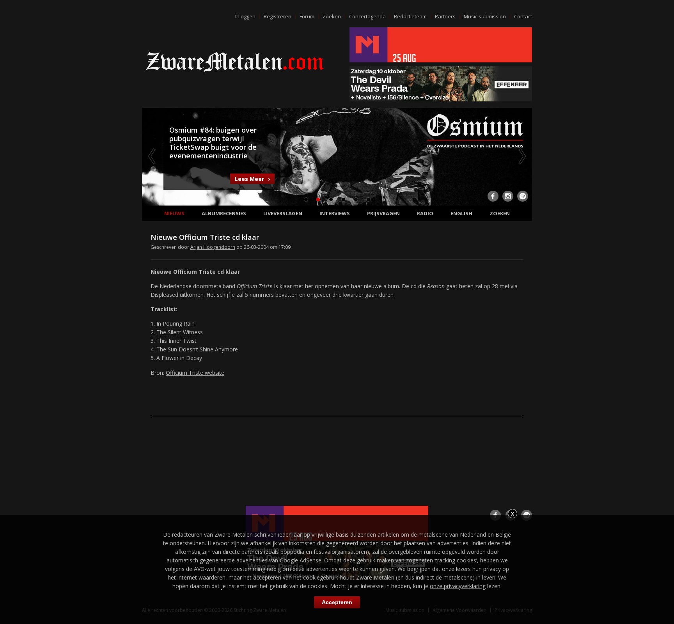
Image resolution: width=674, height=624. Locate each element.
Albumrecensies (224, 213)
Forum (307, 16)
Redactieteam (410, 16)
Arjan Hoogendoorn (212, 247)
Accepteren (337, 602)
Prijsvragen (383, 213)
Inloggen (245, 16)
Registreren (277, 16)
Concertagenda (367, 16)
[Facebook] (493, 196)
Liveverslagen (282, 213)
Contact (523, 16)
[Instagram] (507, 196)
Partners (445, 16)
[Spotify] (522, 196)
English (461, 213)
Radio (425, 213)
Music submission (485, 16)
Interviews (334, 213)
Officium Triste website (195, 372)
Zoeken (332, 16)
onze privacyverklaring (458, 586)
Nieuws (174, 213)
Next (521, 156)
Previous (152, 156)
